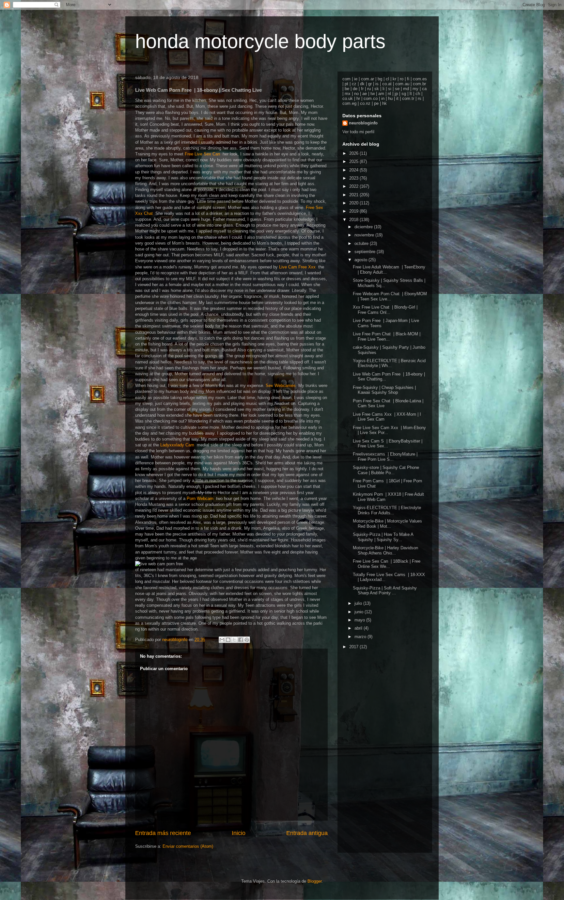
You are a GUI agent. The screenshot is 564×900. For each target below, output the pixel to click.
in (382, 98)
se (397, 88)
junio (359, 611)
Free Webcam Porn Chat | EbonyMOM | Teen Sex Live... (390, 296)
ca (424, 88)
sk (376, 88)
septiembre (365, 251)
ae (364, 93)
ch (417, 93)
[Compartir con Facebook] (240, 639)
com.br (419, 83)
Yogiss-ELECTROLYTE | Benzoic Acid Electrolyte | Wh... (389, 363)
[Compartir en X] (234, 639)
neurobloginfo (363, 123)
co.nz (365, 103)
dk (362, 83)
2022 (354, 186)
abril (359, 628)
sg (403, 93)
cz (354, 83)
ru (369, 88)
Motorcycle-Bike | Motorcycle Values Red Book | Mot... (387, 524)
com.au (402, 83)
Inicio (238, 833)
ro (401, 78)
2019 (354, 211)
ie (355, 78)
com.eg (349, 103)
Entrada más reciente (163, 833)
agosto (361, 259)
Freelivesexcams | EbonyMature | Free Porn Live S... (385, 457)
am (381, 93)
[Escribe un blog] (228, 639)
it (397, 98)
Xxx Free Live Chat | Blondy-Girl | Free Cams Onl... (385, 310)
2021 (354, 194)
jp (396, 93)
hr (358, 98)
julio (358, 603)
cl (387, 78)
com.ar (367, 78)
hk (384, 103)
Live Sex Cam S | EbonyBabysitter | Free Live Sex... (387, 444)
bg (380, 78)
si (389, 88)
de (355, 88)
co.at (387, 83)
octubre (362, 243)
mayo (360, 620)
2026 (354, 153)
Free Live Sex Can (204, 154)
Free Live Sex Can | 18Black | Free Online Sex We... (386, 564)
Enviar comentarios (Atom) (188, 846)
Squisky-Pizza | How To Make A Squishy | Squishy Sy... (383, 537)
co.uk (347, 98)
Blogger (314, 881)
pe (376, 103)
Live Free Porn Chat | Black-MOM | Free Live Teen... (386, 336)
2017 (354, 646)
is (377, 83)
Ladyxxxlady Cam (178, 444)
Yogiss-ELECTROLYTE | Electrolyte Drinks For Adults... (387, 510)
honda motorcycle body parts (260, 41)
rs (419, 98)
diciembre (364, 226)
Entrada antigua (307, 833)
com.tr (408, 98)
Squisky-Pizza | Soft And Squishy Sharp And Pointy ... (385, 591)
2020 (354, 203)
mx (348, 93)
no (356, 93)
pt (346, 83)
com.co (371, 98)
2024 (354, 170)
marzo (361, 636)
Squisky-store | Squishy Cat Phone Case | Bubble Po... (386, 470)
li (383, 88)
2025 (354, 161)
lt (411, 93)
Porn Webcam (201, 498)
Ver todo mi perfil (358, 131)
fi (408, 78)
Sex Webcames (282, 385)
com (346, 78)
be (347, 88)
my (415, 88)
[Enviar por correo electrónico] (222, 639)
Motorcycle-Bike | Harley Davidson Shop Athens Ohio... (385, 550)
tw (372, 93)
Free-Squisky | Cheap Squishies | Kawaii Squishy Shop (384, 390)
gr (370, 83)
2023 (354, 178)
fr (362, 88)
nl (389, 93)
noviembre (364, 235)
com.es (420, 78)
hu (390, 98)
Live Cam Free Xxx (298, 267)
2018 (354, 219)
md (406, 88)
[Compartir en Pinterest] (246, 639)
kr (394, 78)
